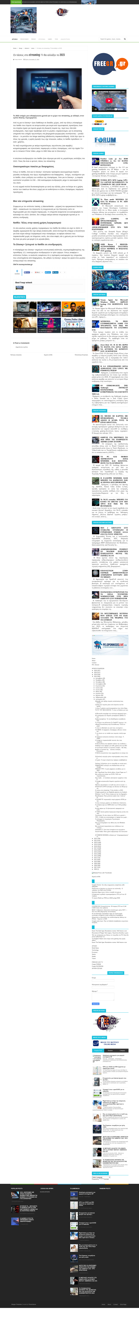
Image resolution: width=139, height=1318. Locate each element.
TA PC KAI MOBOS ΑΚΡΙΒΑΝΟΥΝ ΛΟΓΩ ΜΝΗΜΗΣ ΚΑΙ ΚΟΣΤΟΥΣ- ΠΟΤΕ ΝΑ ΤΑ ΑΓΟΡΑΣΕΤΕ (114, 460)
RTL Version (95, 665)
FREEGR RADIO (24, 39)
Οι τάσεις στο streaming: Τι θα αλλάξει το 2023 (109, 790)
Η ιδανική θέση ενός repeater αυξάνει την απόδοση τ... (111, 744)
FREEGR (33, 39)
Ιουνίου (98, 690)
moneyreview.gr (26, 264)
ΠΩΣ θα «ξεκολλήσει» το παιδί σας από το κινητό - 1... (111, 785)
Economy (94, 952)
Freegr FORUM (96, 964)
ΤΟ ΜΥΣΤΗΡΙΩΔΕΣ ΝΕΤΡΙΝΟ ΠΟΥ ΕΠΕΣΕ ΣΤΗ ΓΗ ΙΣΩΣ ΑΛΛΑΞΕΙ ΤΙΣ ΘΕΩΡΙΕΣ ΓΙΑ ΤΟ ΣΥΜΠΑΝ (114, 616)
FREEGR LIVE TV (97, 962)
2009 (95, 863)
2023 (95, 676)
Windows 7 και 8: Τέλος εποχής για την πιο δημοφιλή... (111, 794)
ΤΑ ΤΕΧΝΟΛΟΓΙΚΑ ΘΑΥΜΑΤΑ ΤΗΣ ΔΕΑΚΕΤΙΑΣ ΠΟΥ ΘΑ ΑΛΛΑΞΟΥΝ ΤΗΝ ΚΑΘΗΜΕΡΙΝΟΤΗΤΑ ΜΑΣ (87, 1291)
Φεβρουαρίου (100, 697)
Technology (95, 950)
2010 (95, 861)
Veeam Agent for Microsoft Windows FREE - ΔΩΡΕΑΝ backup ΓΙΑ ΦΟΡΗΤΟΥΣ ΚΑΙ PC (114, 303)
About (93, 660)
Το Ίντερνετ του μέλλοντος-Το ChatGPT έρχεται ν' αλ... (111, 722)
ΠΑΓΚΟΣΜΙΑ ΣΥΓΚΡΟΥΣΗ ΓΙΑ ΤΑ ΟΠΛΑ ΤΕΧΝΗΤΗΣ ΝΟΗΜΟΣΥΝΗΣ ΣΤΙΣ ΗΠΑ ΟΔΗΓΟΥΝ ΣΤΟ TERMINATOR (114, 595)
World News (95, 948)
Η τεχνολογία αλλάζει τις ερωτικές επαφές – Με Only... (111, 747)
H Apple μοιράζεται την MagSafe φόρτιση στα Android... (111, 792)
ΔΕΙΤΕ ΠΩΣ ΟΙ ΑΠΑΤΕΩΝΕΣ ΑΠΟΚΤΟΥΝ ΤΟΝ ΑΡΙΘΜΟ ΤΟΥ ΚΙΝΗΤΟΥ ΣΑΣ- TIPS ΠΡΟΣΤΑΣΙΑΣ (87, 1268)
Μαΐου (98, 691)
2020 (95, 842)
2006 (95, 869)
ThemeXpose (32, 1304)
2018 (95, 846)
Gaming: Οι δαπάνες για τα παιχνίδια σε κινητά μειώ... (111, 763)
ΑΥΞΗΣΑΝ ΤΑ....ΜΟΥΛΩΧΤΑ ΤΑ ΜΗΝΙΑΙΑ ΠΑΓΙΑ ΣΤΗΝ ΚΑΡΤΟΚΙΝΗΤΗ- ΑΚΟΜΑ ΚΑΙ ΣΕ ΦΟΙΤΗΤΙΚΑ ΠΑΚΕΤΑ (29, 1208)
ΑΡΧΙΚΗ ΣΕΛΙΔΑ (97, 968)
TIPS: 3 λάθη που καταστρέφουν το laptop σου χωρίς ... (111, 817)
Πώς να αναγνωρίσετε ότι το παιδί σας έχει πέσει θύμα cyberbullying (88, 1246)
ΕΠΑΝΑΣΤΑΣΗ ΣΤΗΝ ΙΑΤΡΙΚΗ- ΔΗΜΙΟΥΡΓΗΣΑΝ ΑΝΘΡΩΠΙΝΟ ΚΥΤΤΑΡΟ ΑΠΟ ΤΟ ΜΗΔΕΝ (114, 574)
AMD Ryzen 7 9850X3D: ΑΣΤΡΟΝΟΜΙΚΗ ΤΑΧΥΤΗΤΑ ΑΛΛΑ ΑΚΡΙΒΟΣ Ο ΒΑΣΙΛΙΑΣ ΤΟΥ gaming (114, 247)
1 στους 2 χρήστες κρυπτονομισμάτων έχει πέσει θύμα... (111, 708)
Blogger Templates (16, 1304)
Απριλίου (98, 693)
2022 (95, 838)
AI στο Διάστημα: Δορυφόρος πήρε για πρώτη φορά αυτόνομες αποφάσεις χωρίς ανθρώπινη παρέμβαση (107, 914)
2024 (95, 674)
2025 (95, 672)
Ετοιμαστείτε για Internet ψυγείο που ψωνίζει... (87, 1213)
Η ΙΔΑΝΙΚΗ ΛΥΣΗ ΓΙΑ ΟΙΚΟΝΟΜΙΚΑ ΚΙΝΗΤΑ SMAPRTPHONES (27, 1220)
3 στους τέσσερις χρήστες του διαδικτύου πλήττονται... (111, 803)
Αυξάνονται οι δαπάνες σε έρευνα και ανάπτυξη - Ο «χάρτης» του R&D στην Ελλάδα (107, 889)
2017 (95, 848)
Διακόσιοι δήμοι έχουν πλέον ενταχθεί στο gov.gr (106, 892)
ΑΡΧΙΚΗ (15, 39)
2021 (95, 840)
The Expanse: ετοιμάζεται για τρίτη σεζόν (87, 1256)
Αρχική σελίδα (48, 355)
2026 (95, 670)
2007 (95, 867)
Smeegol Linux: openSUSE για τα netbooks (87, 1223)
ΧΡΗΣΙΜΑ (41, 39)
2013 (95, 856)
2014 (95, 854)
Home (93, 658)
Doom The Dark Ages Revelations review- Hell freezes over (109, 931)
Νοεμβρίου (99, 680)
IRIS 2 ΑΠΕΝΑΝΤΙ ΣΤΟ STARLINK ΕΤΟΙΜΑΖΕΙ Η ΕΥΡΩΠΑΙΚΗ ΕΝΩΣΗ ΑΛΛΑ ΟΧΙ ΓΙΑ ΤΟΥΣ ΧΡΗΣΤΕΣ (114, 531)
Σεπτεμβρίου (99, 684)
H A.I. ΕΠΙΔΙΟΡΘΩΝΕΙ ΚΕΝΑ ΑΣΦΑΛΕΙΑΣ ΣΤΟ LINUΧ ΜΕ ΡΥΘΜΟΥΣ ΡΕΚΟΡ (114, 368)
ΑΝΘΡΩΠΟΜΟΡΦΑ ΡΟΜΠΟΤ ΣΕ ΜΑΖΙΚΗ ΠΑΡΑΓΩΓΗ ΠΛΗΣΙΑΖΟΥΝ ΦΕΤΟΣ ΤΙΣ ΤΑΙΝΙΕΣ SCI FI (114, 552)
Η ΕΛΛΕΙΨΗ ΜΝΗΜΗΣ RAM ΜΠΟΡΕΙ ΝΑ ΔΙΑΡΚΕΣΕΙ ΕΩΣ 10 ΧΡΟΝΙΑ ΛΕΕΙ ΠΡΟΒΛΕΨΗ (114, 480)
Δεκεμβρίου (99, 678)
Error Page (123, 1304)
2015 (95, 852)
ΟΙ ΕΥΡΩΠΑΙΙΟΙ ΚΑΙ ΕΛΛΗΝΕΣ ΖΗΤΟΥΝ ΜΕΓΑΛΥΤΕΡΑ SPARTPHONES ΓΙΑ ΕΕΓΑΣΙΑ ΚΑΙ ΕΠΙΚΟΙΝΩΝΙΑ (47, 2)
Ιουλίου (98, 688)
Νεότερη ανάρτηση (15, 355)
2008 (95, 865)
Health (94, 956)
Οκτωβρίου (99, 682)
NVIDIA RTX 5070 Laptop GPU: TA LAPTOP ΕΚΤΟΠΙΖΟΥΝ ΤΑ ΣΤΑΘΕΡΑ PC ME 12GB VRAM (114, 182)
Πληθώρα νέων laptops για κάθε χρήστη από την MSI (111, 745)
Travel (94, 958)
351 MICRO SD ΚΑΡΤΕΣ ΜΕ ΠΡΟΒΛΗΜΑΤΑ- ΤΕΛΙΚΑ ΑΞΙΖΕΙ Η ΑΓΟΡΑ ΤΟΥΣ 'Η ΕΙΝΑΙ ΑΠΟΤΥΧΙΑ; (114, 419)
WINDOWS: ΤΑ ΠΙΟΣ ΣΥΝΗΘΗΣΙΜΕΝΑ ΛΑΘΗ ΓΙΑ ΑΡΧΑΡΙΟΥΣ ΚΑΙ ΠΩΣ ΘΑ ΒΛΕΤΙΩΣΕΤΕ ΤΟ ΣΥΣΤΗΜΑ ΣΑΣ (110, 325)
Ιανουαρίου (99, 699)
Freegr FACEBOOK (97, 966)
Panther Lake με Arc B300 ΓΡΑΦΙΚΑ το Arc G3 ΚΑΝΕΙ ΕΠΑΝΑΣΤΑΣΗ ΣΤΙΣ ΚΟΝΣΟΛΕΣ (114, 162)
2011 (95, 859)
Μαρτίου (98, 695)
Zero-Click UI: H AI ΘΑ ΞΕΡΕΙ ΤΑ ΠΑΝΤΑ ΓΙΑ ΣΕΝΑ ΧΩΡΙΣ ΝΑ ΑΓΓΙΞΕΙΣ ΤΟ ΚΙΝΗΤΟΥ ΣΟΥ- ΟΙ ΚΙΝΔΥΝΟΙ (114, 348)
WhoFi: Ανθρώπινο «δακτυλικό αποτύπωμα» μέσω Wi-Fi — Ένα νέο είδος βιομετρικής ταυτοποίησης (109, 910)
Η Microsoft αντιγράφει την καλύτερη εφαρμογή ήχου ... (111, 713)
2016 (95, 850)
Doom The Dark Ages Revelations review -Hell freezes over (109, 942)
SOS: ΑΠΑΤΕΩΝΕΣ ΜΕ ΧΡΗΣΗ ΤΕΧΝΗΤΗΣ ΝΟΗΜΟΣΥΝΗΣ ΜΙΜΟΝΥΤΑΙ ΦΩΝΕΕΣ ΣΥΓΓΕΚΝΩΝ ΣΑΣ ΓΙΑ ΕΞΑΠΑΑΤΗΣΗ (28, 1195)
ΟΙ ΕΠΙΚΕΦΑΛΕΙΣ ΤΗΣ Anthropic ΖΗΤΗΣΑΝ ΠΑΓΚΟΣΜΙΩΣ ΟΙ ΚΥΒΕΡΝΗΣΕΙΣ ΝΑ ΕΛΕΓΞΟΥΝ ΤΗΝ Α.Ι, (110, 390)
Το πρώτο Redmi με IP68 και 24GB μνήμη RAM (106, 898)
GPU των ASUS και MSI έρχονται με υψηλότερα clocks (86, 1203)
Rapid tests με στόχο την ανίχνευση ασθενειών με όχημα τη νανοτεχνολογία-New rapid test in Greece (87, 1235)
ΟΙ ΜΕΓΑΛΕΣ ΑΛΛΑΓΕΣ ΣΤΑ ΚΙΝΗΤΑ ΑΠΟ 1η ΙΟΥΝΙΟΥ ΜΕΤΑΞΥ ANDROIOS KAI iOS (88, 1279)
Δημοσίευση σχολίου (22, 347)
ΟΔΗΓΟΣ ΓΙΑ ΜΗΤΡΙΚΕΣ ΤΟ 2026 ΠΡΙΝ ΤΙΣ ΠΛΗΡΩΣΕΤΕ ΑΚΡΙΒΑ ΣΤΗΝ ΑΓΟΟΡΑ (114, 439)
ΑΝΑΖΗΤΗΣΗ (65, 39)
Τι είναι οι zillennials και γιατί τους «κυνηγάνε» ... (109, 728)
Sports (94, 954)
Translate (106, 1179)
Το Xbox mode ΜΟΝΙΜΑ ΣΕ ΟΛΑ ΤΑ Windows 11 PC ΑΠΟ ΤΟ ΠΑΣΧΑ (114, 201)
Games (50, 39)
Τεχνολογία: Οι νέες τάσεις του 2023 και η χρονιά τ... (110, 815)
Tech (56, 39)
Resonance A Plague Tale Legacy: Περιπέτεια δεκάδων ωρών (110, 933)
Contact (94, 663)
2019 (95, 844)
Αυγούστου (99, 686)
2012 (95, 857)
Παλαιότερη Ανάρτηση (81, 355)
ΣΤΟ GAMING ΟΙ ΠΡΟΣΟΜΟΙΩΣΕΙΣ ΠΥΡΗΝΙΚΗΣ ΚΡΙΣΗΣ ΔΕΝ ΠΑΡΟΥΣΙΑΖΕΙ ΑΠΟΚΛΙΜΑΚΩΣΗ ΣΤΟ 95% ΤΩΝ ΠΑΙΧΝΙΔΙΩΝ (110, 224)
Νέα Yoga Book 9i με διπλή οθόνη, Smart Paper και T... (111, 772)
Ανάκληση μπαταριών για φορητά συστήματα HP (87, 1193)
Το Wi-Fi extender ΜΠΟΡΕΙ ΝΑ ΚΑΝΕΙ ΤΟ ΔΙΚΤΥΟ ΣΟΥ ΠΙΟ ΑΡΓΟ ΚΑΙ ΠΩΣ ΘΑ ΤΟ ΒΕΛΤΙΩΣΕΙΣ (114, 502)
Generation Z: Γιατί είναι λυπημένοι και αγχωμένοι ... (110, 829)
